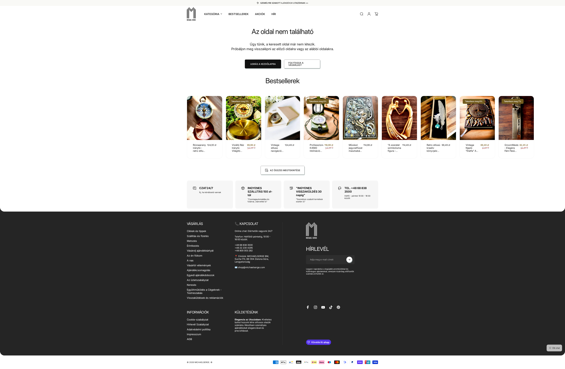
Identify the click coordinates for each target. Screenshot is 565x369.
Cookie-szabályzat (197, 319)
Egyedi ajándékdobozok (200, 275)
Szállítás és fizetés (198, 236)
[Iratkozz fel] (349, 260)
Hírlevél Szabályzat (198, 324)
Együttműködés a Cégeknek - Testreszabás (204, 291)
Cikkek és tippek (196, 231)
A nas (190, 260)
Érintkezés (193, 245)
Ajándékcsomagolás (198, 270)
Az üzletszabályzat (198, 280)
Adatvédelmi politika (198, 329)
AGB (189, 339)
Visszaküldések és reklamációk (205, 297)
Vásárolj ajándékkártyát (200, 250)
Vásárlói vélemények (199, 265)
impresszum (194, 334)
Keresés (191, 284)
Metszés (192, 240)
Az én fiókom (194, 255)
